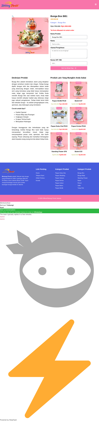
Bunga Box (62, 23)
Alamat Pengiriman (57, 47)
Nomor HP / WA (56, 60)
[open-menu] (95, 5)
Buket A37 (78, 101)
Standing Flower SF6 (59, 151)
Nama (52, 41)
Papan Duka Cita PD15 (59, 126)
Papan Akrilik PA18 (59, 101)
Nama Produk (55, 34)
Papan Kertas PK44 (78, 126)
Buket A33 (78, 151)
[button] (13, 16)
